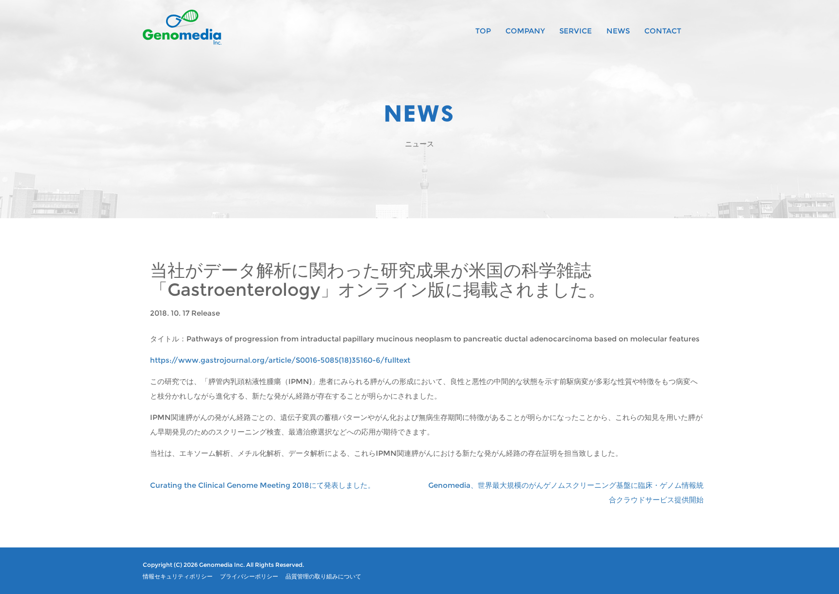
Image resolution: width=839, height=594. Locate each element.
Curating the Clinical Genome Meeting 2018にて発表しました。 (262, 485)
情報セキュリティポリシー (178, 576)
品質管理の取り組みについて (323, 576)
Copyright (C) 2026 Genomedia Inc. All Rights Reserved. (223, 564)
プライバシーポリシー (249, 576)
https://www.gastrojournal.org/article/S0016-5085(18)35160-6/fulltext (280, 360)
